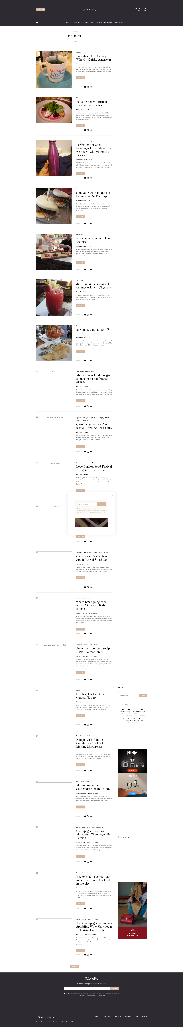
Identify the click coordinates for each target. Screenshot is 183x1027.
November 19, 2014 (81, 159)
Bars (86, 22)
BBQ (92, 417)
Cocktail (100, 419)
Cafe (84, 419)
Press (136, 1016)
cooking (79, 420)
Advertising (117, 1016)
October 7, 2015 (80, 64)
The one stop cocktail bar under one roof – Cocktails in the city (93, 880)
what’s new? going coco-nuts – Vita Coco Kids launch (92, 606)
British (78, 98)
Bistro (96, 417)
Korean (78, 189)
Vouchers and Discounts (104, 22)
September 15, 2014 (81, 292)
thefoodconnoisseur (92, 64)
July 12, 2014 (79, 432)
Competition (106, 419)
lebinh (87, 109)
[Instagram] (142, 9)
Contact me (119, 22)
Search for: (121, 692)
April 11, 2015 (80, 109)
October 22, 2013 (80, 888)
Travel (67, 22)
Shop (92, 22)
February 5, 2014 (80, 702)
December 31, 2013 (81, 751)
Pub (82, 234)
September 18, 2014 (81, 246)
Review (84, 141)
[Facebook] (136, 9)
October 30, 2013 (80, 842)
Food (92, 371)
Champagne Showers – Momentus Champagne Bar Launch (94, 835)
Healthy (78, 141)
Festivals (87, 371)
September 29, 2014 (81, 200)
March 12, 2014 (80, 656)
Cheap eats (89, 419)
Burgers (79, 419)
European (94, 552)
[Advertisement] (133, 744)
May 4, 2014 (79, 564)
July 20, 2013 (79, 934)
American (78, 417)
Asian (77, 280)
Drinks (89, 552)
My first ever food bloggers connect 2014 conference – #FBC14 (94, 379)
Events (82, 371)
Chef (77, 371)
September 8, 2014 (81, 337)
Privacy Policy (106, 1016)
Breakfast (78, 52)
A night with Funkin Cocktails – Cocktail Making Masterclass (89, 743)
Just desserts (99, 827)
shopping (89, 141)
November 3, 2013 (81, 793)
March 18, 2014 (80, 613)
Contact (144, 1016)
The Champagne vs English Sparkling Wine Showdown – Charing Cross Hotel (94, 927)
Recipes (96, 644)
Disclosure (128, 1016)
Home (96, 1016)
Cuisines (77, 22)
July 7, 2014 (79, 474)
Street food (86, 420)
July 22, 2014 (79, 386)
